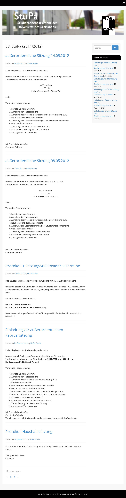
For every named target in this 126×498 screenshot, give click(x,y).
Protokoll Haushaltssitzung (28, 431)
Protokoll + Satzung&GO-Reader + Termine (42, 265)
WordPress (64, 494)
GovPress (52, 494)
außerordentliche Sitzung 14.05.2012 (37, 55)
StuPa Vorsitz (32, 63)
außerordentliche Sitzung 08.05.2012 (37, 160)
